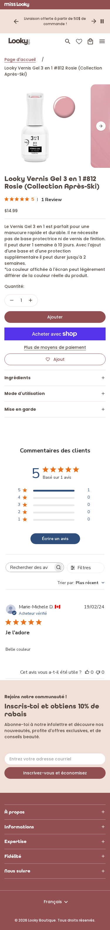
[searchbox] (29, 567)
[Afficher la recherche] (67, 41)
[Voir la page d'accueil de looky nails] (20, 41)
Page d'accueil (20, 59)
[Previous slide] (16, 21)
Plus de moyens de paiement (55, 347)
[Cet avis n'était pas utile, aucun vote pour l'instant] (98, 672)
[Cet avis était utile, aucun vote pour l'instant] (87, 672)
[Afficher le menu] (102, 41)
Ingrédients (17, 378)
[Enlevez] (11, 300)
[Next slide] (93, 21)
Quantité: (14, 286)
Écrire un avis (55, 538)
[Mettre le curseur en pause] (102, 21)
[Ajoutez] (30, 300)
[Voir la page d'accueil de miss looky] (16, 4)
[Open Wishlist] (79, 42)
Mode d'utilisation (24, 393)
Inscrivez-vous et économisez (55, 773)
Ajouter (55, 317)
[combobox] (80, 583)
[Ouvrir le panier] (90, 41)
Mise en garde (20, 409)
